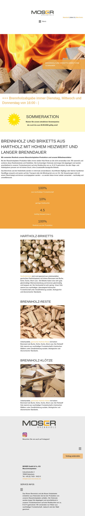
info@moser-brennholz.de (32, 479)
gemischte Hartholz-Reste (40, 342)
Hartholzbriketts (25, 276)
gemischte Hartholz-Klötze (40, 400)
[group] (42, 189)
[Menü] (80, 448)
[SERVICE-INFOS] (21, 489)
